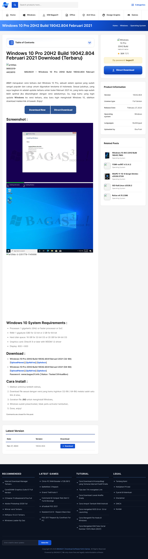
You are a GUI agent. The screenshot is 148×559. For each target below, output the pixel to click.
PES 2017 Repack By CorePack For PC (56, 519)
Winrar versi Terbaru (13, 509)
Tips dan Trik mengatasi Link (90, 490)
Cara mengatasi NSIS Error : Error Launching (93, 510)
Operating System (138, 25)
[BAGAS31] (5, 5)
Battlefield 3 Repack (50, 487)
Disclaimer (120, 498)
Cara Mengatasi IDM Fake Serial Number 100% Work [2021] (92, 527)
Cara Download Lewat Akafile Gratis (91, 496)
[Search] (15, 5)
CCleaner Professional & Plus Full (18, 498)
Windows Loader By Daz (15, 520)
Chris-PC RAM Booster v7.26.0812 (56, 481)
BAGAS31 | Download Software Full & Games (73, 549)
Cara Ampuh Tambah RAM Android (93, 504)
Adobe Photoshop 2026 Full (16, 504)
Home (115, 25)
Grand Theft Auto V (50, 492)
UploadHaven (17, 362)
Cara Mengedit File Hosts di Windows (90, 519)
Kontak (119, 509)
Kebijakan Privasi (123, 487)
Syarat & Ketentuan (124, 492)
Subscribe (44, 542)
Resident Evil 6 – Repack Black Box (56, 512)
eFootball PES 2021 (50, 506)
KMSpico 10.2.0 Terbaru (15, 515)
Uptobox (41, 362)
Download (67, 446)
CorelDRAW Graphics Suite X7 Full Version (19, 491)
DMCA (118, 504)
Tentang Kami (121, 481)
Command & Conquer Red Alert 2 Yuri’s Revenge (55, 499)
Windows (124, 25)
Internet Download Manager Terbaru (16, 482)
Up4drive (30, 362)
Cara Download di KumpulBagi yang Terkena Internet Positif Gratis (93, 482)
